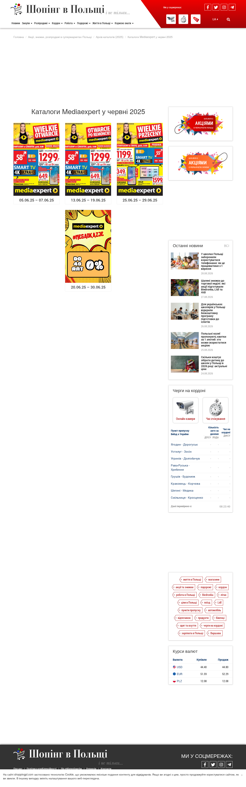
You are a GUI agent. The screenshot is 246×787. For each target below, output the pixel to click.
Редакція (91, 769)
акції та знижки (184, 587)
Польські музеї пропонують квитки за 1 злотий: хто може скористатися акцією (213, 339)
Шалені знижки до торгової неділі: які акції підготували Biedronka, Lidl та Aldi (213, 286)
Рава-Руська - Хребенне (180, 467)
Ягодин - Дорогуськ (184, 444)
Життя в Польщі (101, 23)
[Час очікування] (183, 19)
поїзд (207, 602)
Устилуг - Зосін (181, 451)
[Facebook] (207, 7)
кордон (223, 587)
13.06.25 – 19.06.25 (88, 199)
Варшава (215, 633)
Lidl (219, 602)
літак (223, 595)
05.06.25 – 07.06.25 (36, 199)
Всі (226, 246)
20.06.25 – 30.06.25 (88, 287)
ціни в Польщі (189, 602)
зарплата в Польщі (192, 633)
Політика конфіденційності (42, 769)
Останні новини (188, 245)
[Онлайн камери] (171, 19)
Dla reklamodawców (71, 769)
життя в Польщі (192, 579)
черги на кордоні (213, 625)
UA (214, 19)
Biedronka (207, 595)
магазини (213, 579)
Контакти (106, 769)
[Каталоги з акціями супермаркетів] (195, 19)
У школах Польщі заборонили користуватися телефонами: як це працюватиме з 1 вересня (213, 261)
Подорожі (83, 23)
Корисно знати (123, 23)
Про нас (17, 769)
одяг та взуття (188, 625)
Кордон (56, 23)
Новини (16, 23)
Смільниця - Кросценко (187, 497)
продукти (203, 618)
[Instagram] (224, 7)
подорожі (206, 587)
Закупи (26, 23)
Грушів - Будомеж (183, 476)
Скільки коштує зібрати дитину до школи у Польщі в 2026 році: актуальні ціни (214, 363)
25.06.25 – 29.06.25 (140, 199)
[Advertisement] (123, 73)
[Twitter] (216, 7)
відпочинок (184, 618)
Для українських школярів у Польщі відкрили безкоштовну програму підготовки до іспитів (213, 313)
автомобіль (214, 610)
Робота (69, 23)
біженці (220, 618)
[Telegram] (232, 7)
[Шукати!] (228, 19)
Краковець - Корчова (185, 483)
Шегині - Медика (182, 490)
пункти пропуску (191, 610)
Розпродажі (41, 23)
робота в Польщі (185, 595)
